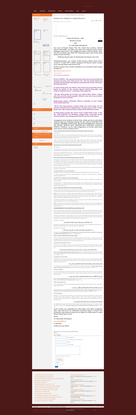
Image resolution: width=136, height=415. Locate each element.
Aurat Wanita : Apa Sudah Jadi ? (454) (42, 380)
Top (102, 406)
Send (57, 366)
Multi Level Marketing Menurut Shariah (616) (44, 376)
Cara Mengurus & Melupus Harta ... (78, 399)
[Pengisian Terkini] (37, 131)
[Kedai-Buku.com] (42, 116)
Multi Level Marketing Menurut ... (77, 379)
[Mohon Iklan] (42, 126)
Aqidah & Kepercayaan (43, 406)
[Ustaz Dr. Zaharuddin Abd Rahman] (44, 103)
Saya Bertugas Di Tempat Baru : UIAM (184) (44, 400)
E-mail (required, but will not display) (75, 339)
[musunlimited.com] (42, 121)
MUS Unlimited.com (70, 410)
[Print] (97, 20)
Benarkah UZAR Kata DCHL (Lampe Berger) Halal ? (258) (46, 387)
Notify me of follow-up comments (63, 356)
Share (100, 38)
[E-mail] (94, 20)
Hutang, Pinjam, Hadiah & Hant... (77, 404)
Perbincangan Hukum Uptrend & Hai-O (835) (44, 374)
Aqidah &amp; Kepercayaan (59, 14)
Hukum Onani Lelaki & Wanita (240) (42, 391)
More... (57, 333)
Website (69, 342)
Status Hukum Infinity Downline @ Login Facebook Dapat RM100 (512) (49, 378)
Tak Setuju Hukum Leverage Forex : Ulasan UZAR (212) (46, 395)
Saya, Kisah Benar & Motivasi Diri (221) (43, 393)
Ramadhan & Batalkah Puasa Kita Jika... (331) (44, 384)
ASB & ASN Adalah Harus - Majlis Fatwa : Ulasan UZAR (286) (47, 386)
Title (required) (70, 344)
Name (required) (71, 337)
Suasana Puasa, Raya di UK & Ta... (78, 374)
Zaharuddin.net (44, 98)
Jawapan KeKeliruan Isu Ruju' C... (78, 384)
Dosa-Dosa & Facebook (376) (41, 382)
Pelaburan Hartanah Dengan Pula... (78, 394)
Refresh (57, 362)
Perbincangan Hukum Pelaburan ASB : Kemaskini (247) (46, 389)
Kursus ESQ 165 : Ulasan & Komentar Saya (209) (45, 398)
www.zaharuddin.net (60, 321)
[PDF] (100, 20)
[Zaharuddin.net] (56, 4)
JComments (100, 368)
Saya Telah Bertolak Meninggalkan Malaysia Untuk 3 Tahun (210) (48, 397)
